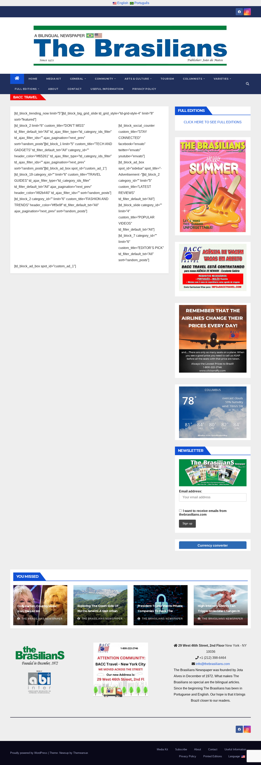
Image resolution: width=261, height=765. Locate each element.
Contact (74, 88)
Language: (234, 756)
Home (33, 78)
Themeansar (80, 752)
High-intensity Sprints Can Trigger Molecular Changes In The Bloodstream (219, 611)
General (77, 78)
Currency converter (213, 545)
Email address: (190, 491)
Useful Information (107, 88)
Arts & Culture (137, 78)
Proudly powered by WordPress (29, 752)
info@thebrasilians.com (213, 664)
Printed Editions (212, 756)
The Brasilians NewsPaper (42, 618)
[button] (247, 84)
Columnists (193, 78)
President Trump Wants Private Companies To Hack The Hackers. (160, 611)
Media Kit (53, 78)
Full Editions (26, 88)
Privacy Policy (144, 88)
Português (141, 3)
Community (104, 78)
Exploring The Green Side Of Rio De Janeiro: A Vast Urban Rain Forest (97, 611)
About (53, 88)
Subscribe (181, 749)
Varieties (221, 78)
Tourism (167, 78)
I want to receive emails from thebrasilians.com (203, 512)
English (122, 3)
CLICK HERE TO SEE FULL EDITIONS (213, 122)
